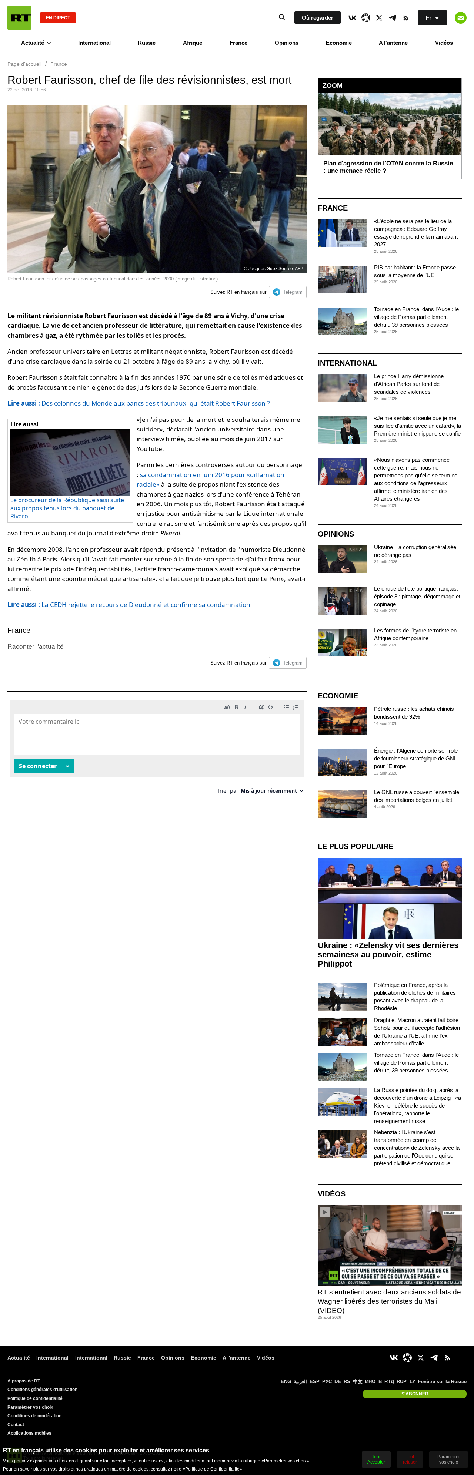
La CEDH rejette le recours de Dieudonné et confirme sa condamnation (128, 604)
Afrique (192, 43)
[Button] (461, 18)
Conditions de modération (34, 1415)
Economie (339, 43)
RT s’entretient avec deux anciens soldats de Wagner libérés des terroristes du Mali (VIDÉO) (389, 1301)
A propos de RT (23, 1381)
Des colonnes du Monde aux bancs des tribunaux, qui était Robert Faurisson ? (138, 403)
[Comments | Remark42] (157, 750)
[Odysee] (366, 18)
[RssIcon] (406, 18)
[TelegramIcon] (392, 18)
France (238, 43)
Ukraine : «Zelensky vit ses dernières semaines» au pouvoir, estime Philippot (388, 954)
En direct (58, 17)
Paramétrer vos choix (30, 1407)
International (94, 43)
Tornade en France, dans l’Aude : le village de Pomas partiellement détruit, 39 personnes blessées (416, 317)
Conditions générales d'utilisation (42, 1389)
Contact (15, 1424)
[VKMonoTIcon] (352, 18)
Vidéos (444, 43)
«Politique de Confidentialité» (212, 1469)
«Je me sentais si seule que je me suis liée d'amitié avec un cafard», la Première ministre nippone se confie (417, 426)
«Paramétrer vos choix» (285, 1461)
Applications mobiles (29, 1433)
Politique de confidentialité (35, 1398)
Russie (147, 43)
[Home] (19, 18)
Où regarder (317, 17)
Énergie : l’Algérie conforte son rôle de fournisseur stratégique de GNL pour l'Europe (416, 758)
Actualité (32, 43)
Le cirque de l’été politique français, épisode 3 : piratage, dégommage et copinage (417, 596)
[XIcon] (379, 18)
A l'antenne (393, 43)
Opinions (286, 43)
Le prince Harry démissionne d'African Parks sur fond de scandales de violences (409, 384)
